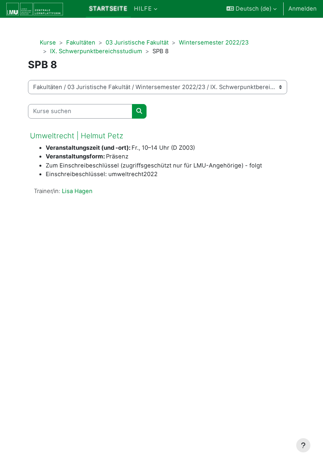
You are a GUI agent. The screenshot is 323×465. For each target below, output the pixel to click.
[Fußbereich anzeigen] (303, 445)
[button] (251, 9)
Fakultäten (80, 42)
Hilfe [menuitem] (143, 8)
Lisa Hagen (77, 191)
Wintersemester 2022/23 (214, 42)
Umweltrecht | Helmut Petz (76, 135)
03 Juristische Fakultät (137, 42)
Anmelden (302, 8)
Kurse (48, 42)
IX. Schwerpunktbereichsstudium (96, 51)
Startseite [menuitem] (108, 8)
